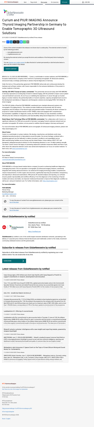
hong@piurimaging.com (9, 194)
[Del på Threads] (17, 42)
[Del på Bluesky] (21, 42)
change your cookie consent (17, 62)
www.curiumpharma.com (19, 148)
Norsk (4, 418)
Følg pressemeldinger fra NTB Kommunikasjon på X (17, 408)
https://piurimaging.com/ (50, 181)
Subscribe (7, 261)
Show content (11, 69)
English (8, 418)
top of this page (14, 202)
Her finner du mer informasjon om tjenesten (15, 389)
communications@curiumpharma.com (13, 159)
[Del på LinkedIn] (11, 42)
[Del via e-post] (27, 42)
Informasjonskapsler (8, 411)
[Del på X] (14, 42)
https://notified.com (34, 231)
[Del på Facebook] (7, 42)
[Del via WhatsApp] (24, 42)
